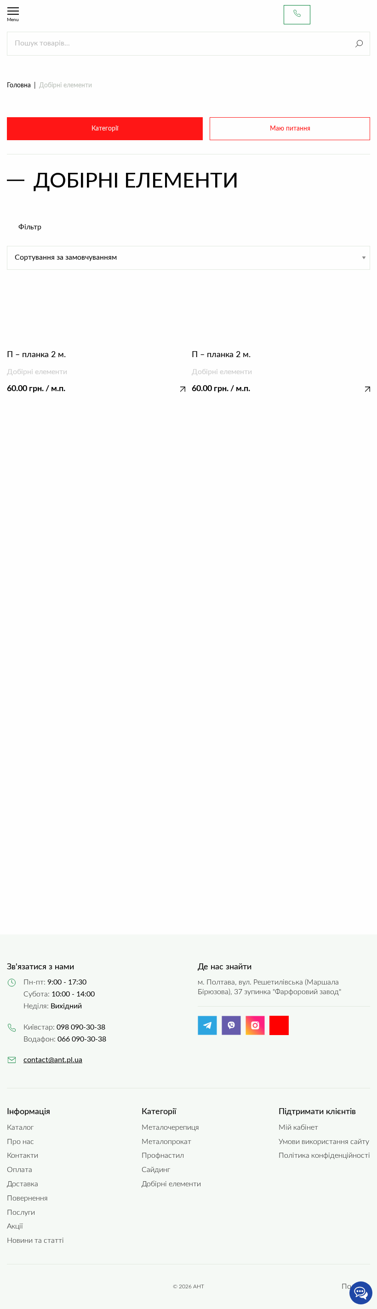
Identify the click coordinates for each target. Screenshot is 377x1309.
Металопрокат (166, 1141)
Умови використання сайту (324, 1141)
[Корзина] (365, 15)
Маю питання (290, 128)
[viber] (231, 1032)
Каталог (20, 1127)
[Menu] (13, 11)
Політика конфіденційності (324, 1155)
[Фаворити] (347, 15)
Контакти (22, 1155)
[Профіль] (328, 15)
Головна (19, 85)
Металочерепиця (170, 1127)
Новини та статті (35, 1240)
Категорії (104, 128)
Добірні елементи (171, 1184)
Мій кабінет (298, 1127)
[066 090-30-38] (297, 14)
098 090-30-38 (81, 1027)
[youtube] (279, 1025)
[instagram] (255, 1032)
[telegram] (207, 1032)
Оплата (19, 1169)
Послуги (21, 1212)
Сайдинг (156, 1169)
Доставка (22, 1184)
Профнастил (163, 1155)
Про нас (20, 1141)
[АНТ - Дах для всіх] (49, 14)
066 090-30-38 (81, 1039)
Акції (15, 1226)
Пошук (359, 44)
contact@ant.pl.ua (52, 1060)
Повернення (27, 1198)
